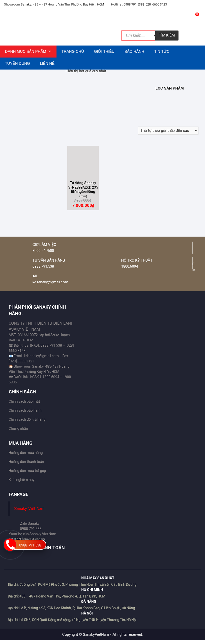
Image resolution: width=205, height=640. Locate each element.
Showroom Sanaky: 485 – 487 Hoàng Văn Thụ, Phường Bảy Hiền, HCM (54, 4)
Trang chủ (73, 51)
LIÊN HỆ (47, 63)
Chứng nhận (18, 428)
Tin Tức (162, 51)
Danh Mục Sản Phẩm (25, 51)
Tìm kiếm (167, 35)
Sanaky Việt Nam (29, 508)
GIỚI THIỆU (104, 51)
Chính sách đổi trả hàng (27, 419)
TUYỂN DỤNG (17, 63)
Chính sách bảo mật (24, 401)
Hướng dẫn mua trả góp (27, 471)
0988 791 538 (30, 545)
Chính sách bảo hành (25, 410)
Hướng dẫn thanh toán (26, 462)
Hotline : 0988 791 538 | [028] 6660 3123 (138, 4)
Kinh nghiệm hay (21, 480)
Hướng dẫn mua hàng (26, 453)
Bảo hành (134, 51)
